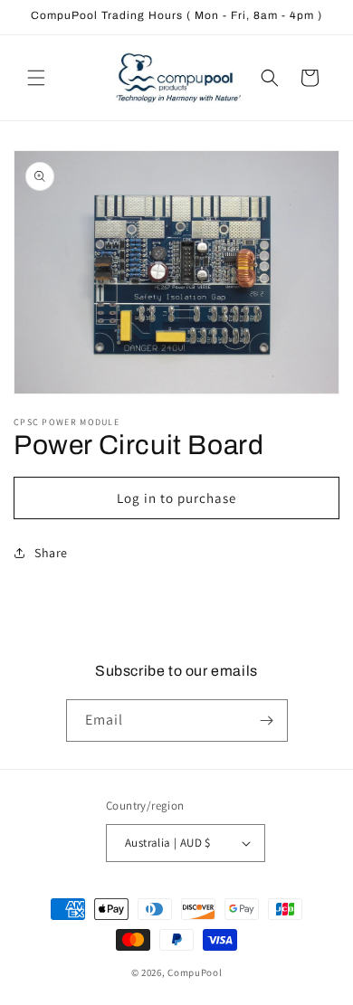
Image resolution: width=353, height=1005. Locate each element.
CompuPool (194, 972)
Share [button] (51, 553)
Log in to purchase (176, 498)
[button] (36, 78)
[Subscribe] (267, 720)
